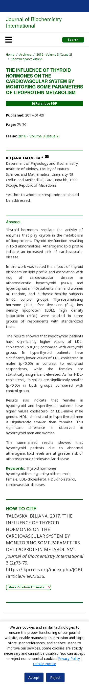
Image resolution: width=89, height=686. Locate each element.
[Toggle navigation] (8, 39)
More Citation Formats (26, 587)
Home (10, 54)
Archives (25, 54)
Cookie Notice (44, 663)
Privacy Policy (69, 658)
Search (73, 40)
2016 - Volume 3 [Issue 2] (54, 54)
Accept (34, 677)
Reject (55, 677)
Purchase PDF (46, 103)
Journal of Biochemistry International (34, 22)
